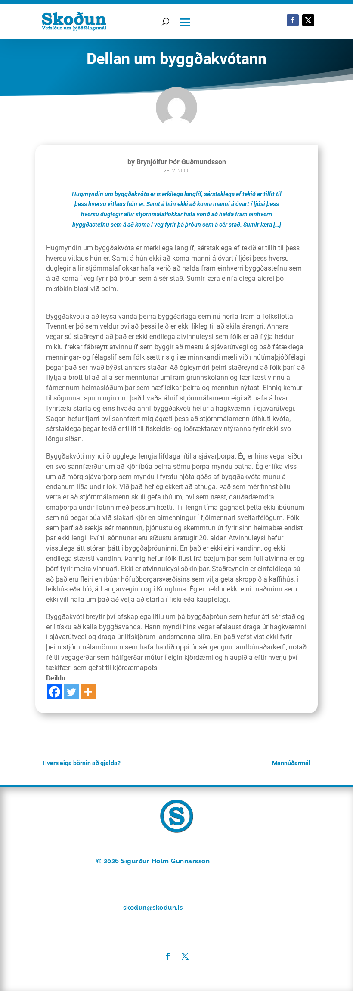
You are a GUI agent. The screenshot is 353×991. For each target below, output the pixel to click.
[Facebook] (54, 691)
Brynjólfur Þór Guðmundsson (181, 162)
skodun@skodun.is (153, 907)
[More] (88, 691)
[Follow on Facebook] (293, 20)
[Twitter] (71, 691)
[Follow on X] (308, 20)
